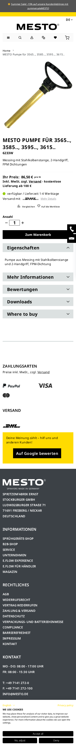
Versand (35, 181)
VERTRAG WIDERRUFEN (20, 605)
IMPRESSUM (12, 638)
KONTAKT (10, 644)
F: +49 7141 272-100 (18, 688)
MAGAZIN (10, 572)
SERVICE (9, 550)
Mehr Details (48, 198)
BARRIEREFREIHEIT (17, 633)
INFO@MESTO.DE (15, 694)
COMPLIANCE (13, 627)
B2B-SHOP (10, 544)
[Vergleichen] (43, 37)
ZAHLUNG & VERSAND (19, 611)
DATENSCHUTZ (14, 616)
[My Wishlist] (55, 37)
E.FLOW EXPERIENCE (18, 561)
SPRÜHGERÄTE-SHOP (18, 539)
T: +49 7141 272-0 (16, 683)
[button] (69, 19)
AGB (6, 594)
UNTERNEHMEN (14, 555)
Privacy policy (65, 705)
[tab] (38, 247)
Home (6, 50)
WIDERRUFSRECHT (16, 600)
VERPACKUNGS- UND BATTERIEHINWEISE (33, 622)
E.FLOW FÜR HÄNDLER (19, 566)
